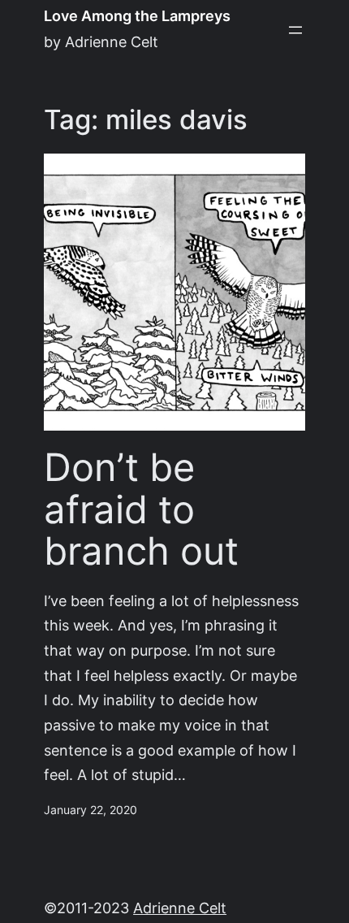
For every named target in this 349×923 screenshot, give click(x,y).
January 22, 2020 (90, 810)
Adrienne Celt (179, 907)
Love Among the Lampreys (137, 15)
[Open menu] (295, 30)
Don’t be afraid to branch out (141, 510)
